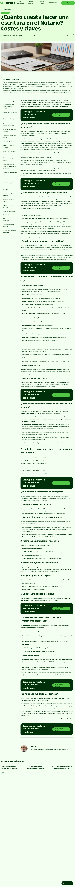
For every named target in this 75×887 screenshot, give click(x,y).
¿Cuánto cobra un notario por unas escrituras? (10, 113)
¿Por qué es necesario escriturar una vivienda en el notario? (10, 106)
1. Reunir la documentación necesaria (9, 131)
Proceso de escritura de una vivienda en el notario (10, 125)
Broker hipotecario (20, 3)
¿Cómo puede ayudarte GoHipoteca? (9, 231)
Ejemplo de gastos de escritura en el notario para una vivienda (9, 166)
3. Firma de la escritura (8, 141)
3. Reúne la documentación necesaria (9, 189)
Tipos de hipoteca (31, 3)
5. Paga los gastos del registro (8, 200)
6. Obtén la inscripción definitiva (8, 206)
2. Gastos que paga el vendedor (8, 226)
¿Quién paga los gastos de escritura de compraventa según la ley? (9, 213)
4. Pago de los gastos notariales (8, 146)
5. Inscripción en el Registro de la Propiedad (9, 152)
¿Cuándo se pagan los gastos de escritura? (8, 119)
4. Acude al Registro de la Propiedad (9, 195)
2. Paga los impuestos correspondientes (8, 183)
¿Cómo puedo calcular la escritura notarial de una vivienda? (9, 159)
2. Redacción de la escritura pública (9, 136)
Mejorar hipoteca (41, 3)
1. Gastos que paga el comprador (8, 220)
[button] (10, 167)
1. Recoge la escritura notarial (10, 178)
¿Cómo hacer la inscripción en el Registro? (10, 173)
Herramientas (52, 3)
